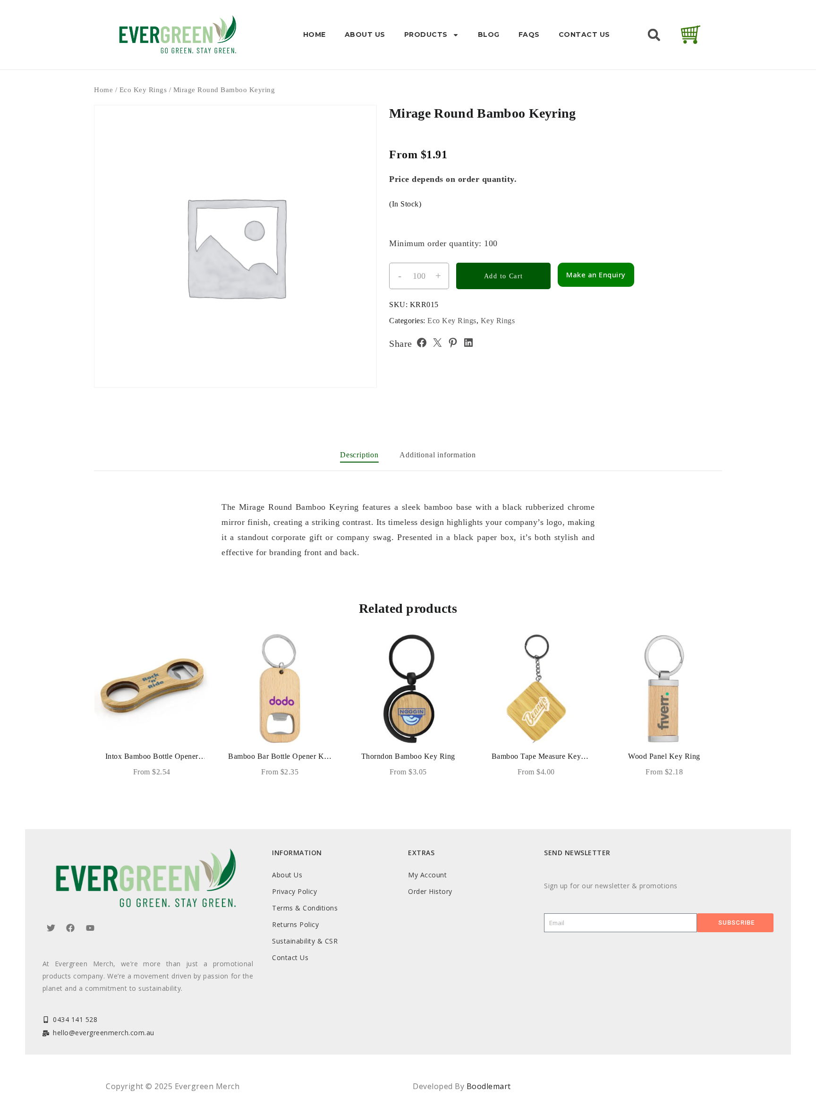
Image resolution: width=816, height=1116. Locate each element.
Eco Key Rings (143, 90)
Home (314, 34)
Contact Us (584, 34)
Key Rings (498, 321)
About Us (365, 34)
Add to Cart (503, 276)
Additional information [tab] (438, 455)
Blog (489, 34)
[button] (654, 35)
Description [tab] (359, 455)
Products (426, 34)
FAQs (529, 34)
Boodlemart (489, 1086)
